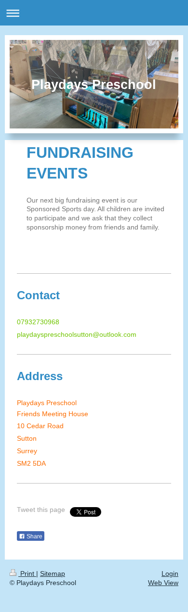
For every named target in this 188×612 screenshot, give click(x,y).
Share (33, 536)
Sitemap (52, 573)
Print (27, 573)
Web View (163, 582)
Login (169, 573)
